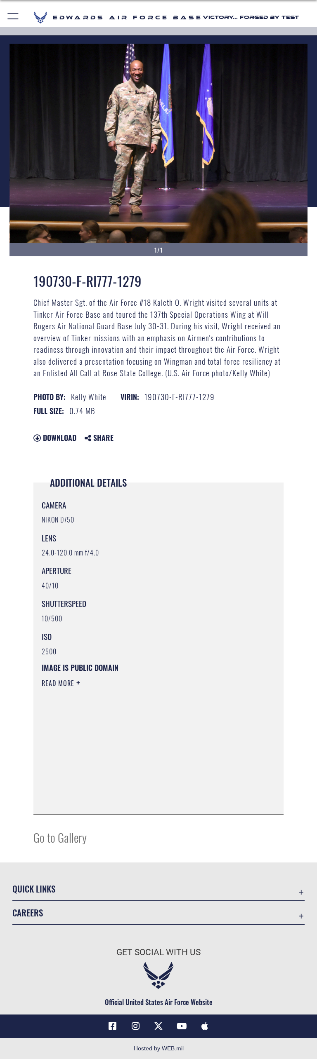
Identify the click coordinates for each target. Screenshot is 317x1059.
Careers (27, 912)
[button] (13, 17)
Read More (59, 683)
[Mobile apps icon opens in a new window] (205, 1026)
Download (58, 437)
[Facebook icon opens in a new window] (112, 1026)
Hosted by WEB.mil (159, 1048)
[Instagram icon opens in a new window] (135, 1026)
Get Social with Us (158, 952)
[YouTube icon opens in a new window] (181, 1026)
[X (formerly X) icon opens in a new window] (158, 1026)
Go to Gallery (60, 837)
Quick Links (33, 888)
